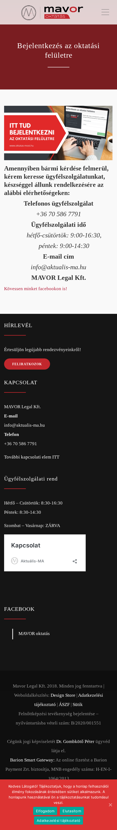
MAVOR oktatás (34, 633)
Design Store (63, 695)
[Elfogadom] (110, 804)
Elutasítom (72, 811)
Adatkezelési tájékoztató (58, 820)
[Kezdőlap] (52, 12)
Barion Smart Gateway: (32, 760)
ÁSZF (64, 704)
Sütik (78, 704)
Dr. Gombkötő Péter (75, 741)
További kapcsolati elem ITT (31, 457)
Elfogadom (45, 811)
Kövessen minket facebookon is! (35, 288)
